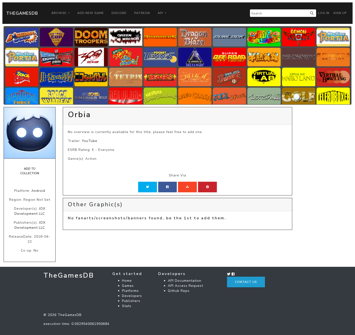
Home (127, 280)
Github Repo (179, 290)
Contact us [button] (246, 282)
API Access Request (185, 285)
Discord (119, 13)
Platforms (130, 290)
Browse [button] (59, 13)
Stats (126, 306)
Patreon (142, 13)
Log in (323, 13)
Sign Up (340, 13)
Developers (132, 296)
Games (128, 285)
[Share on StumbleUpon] (187, 187)
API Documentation (184, 280)
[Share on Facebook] (167, 187)
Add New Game (90, 13)
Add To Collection (29, 171)
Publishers (131, 301)
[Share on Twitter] (147, 187)
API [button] (161, 13)
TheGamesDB (22, 13)
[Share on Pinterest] (207, 187)
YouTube (89, 141)
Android (38, 190)
